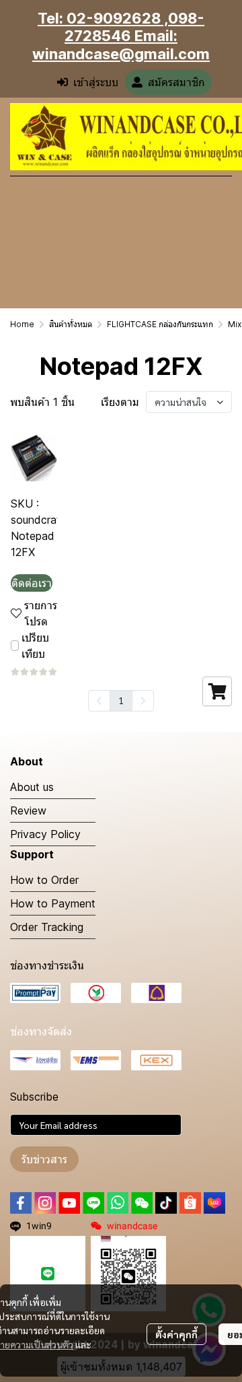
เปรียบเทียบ (35, 645)
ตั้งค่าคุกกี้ (176, 1334)
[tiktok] (166, 1203)
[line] (93, 1203)
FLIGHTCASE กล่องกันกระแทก (160, 324)
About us (32, 787)
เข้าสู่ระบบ (95, 82)
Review (28, 810)
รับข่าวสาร (44, 1159)
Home (22, 324)
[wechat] (142, 1203)
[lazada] (214, 1203)
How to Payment (52, 903)
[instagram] (45, 1203)
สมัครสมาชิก (176, 82)
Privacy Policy (45, 834)
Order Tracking (46, 927)
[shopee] (190, 1203)
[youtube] (69, 1203)
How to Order (44, 880)
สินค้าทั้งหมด (70, 324)
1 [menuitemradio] (121, 700)
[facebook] (21, 1203)
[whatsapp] (117, 1203)
